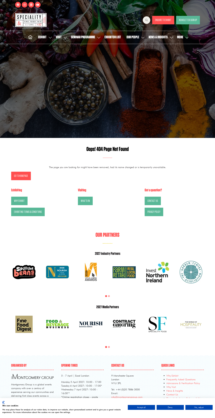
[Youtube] (38, 5)
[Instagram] (24, 5)
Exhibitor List (113, 37)
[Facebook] (18, 5)
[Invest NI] (157, 275)
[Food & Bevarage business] (57, 328)
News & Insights (158, 37)
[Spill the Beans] (24, 275)
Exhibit (42, 37)
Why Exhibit (172, 375)
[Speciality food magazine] (157, 328)
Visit (59, 37)
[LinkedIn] (31, 5)
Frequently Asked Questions (180, 379)
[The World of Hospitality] (191, 328)
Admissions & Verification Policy (183, 383)
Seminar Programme (83, 37)
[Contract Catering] (124, 328)
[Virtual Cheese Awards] (91, 275)
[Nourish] (91, 328)
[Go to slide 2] (109, 296)
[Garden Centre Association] (191, 275)
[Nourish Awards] (57, 275)
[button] (146, 20)
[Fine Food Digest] (24, 328)
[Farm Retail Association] (124, 275)
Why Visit (171, 386)
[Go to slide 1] (106, 296)
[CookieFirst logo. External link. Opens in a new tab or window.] (3, 402)
